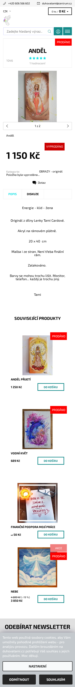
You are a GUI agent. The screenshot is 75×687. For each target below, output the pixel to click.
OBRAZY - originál (50, 171)
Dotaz (42, 182)
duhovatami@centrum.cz (57, 3)
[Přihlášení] (58, 31)
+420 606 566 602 (19, 3)
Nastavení (37, 666)
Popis (12, 194)
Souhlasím (55, 679)
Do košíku (51, 387)
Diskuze (33, 194)
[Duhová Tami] (37, 20)
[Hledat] (49, 31)
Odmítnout (19, 679)
